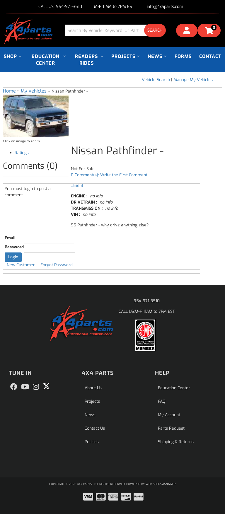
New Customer (21, 265)
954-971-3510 (147, 301)
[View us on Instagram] (36, 387)
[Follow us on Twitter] (46, 386)
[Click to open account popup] (186, 31)
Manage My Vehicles (193, 80)
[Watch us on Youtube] (25, 387)
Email (10, 238)
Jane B (77, 185)
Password (14, 247)
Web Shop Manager (160, 484)
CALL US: (60, 6)
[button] (117, 30)
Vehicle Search (156, 80)
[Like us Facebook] (13, 387)
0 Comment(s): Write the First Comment (109, 175)
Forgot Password (56, 265)
